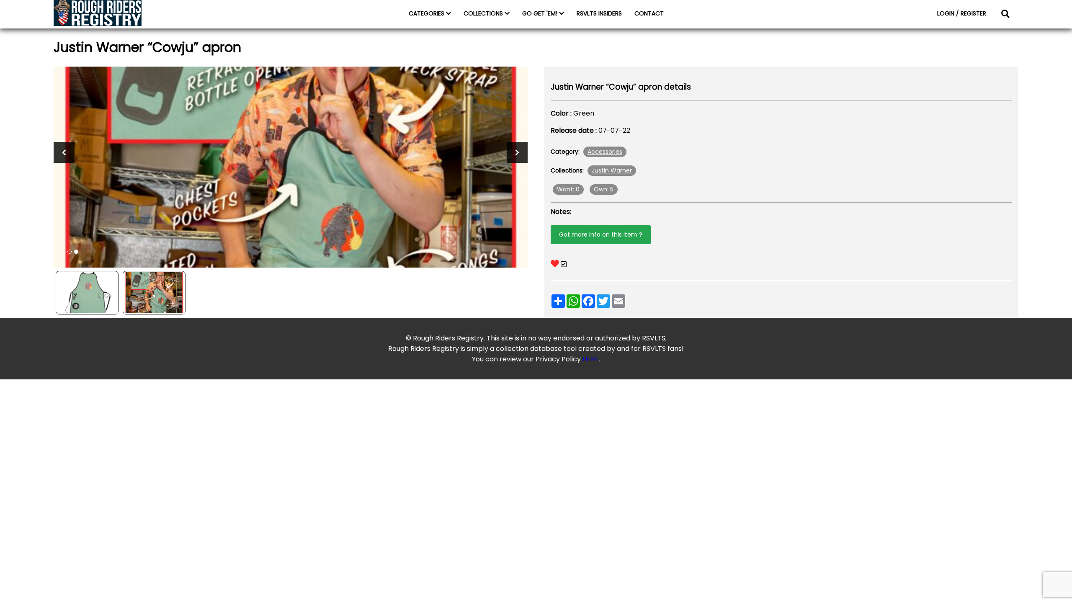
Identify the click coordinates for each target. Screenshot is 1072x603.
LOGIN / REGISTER (961, 13)
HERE (590, 359)
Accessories (605, 151)
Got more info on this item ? (600, 234)
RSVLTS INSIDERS (599, 13)
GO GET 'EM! (540, 13)
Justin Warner (612, 170)
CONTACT (649, 13)
